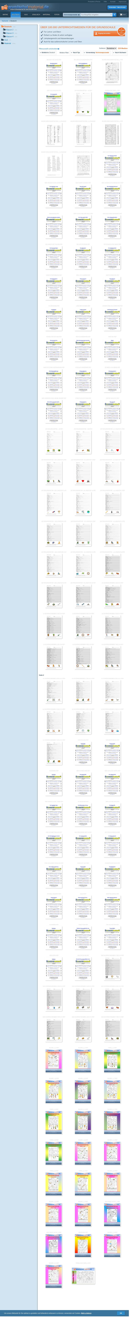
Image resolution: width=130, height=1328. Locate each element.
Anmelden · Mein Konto (117, 7)
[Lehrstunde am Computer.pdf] (112, 330)
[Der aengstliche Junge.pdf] (53, 207)
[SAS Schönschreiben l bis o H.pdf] (83, 1041)
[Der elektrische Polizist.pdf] (112, 176)
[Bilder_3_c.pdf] (112, 1164)
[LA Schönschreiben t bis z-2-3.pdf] (53, 764)
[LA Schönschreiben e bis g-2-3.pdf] (112, 703)
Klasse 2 (11, 30)
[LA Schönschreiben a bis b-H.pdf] (112, 607)
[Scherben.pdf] (53, 795)
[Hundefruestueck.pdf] (112, 887)
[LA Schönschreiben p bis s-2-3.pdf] (112, 733)
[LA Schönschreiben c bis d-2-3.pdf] (83, 703)
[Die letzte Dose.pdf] (83, 269)
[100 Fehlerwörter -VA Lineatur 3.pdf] (83, 484)
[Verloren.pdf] (53, 980)
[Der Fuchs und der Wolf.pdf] (83, 238)
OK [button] (121, 1313)
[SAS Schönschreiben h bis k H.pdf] (53, 1010)
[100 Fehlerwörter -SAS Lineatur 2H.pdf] (53, 607)
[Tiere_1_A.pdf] (112, 1072)
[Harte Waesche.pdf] (112, 299)
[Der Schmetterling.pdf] (53, 857)
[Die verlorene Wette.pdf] (83, 857)
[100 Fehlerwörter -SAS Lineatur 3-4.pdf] (53, 515)
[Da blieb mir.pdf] (83, 826)
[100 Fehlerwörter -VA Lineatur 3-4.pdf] (83, 515)
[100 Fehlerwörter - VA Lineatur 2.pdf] (83, 546)
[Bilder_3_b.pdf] (83, 1164)
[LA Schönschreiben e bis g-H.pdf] (83, 638)
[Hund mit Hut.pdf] (83, 887)
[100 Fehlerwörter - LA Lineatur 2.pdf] (112, 515)
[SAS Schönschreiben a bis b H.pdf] (83, 1010)
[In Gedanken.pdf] (53, 330)
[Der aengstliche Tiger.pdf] (53, 826)
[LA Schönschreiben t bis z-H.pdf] (112, 669)
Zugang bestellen (111, 32)
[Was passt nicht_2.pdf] (53, 1257)
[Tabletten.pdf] (83, 949)
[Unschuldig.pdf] (83, 764)
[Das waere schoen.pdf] (83, 207)
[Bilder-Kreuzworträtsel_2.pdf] (112, 146)
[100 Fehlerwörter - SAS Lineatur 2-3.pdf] (53, 576)
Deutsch (15, 15)
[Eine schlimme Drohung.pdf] (53, 887)
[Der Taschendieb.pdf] (53, 115)
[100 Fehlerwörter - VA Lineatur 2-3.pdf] (83, 576)
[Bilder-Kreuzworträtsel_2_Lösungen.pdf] (83, 146)
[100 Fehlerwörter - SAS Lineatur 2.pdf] (53, 546)
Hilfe (105, 2)
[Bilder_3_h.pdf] (53, 1287)
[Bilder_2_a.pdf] (83, 1134)
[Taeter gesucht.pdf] (112, 422)
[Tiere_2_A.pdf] (53, 1134)
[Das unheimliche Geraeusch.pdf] (112, 207)
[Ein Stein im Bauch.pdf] (112, 857)
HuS (26, 15)
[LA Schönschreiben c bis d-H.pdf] (53, 638)
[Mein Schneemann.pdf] (83, 361)
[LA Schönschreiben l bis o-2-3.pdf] (83, 733)
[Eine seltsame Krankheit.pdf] (112, 238)
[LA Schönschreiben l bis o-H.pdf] (53, 669)
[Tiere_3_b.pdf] (53, 1195)
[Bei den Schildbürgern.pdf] (83, 84)
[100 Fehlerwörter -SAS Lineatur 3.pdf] (53, 484)
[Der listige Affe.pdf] (112, 826)
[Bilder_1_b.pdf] (53, 1103)
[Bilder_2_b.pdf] (83, 1103)
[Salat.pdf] (83, 918)
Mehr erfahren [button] (86, 1313)
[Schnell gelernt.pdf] (53, 918)
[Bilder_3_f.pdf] (83, 1226)
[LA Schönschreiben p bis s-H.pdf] (83, 669)
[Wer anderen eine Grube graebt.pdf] (53, 422)
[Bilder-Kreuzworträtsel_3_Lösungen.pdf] (53, 176)
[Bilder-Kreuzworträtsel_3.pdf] (83, 176)
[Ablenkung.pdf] (53, 238)
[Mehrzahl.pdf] (83, 1257)
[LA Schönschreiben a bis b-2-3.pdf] (53, 703)
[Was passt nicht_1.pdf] (112, 1226)
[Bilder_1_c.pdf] (112, 1103)
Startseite (5, 21)
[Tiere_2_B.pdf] (53, 1164)
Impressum (122, 2)
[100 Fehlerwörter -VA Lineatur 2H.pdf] (83, 607)
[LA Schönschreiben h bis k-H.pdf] (112, 638)
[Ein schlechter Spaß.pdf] (112, 269)
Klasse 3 (11, 33)
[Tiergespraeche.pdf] (112, 764)
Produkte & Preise (94, 2)
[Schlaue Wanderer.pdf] (83, 392)
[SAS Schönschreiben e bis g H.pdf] (112, 1010)
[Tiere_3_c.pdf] (83, 1195)
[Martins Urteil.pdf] (112, 918)
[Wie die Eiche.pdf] (83, 980)
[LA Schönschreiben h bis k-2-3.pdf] (53, 733)
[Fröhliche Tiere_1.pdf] (112, 115)
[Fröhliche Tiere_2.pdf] (83, 1283)
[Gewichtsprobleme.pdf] (53, 299)
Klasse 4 (11, 36)
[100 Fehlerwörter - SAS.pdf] (83, 453)
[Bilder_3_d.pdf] (112, 1195)
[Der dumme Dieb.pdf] (83, 795)
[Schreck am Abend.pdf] (112, 392)
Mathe (5, 15)
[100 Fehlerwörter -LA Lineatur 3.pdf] (112, 453)
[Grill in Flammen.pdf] (83, 299)
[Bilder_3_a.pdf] (53, 1072)
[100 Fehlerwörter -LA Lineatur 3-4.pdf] (112, 484)
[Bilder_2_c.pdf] (112, 1134)
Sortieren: (102, 48)
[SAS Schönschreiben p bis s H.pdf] (53, 1041)
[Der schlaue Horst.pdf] (112, 795)
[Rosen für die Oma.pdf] (53, 361)
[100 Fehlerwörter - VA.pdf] (53, 453)
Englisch (36, 15)
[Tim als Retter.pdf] (112, 949)
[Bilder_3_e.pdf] (53, 1226)
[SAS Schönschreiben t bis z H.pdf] (112, 1041)
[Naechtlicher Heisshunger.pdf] (53, 392)
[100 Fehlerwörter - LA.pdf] (83, 115)
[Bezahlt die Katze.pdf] (53, 84)
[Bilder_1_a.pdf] (83, 1072)
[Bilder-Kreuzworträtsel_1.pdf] (112, 84)
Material (46, 15)
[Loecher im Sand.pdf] (83, 330)
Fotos (56, 15)
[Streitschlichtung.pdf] (83, 422)
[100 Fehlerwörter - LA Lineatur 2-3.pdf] (112, 546)
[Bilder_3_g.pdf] (112, 1257)
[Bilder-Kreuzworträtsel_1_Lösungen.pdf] (53, 146)
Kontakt (112, 2)
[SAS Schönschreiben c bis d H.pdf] (112, 980)
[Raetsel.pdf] (112, 361)
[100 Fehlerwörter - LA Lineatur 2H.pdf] (112, 576)
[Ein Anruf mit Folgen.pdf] (53, 269)
